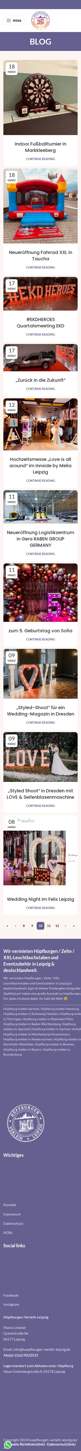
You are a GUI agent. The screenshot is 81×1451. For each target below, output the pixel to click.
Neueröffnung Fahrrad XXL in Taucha (40, 255)
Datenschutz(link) (61, 1444)
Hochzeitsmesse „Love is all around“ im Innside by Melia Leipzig (40, 465)
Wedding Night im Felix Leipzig (40, 899)
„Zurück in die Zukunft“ (40, 380)
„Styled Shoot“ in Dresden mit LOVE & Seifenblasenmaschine (40, 794)
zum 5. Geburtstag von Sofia (40, 631)
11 (49, 926)
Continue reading (40, 159)
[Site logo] (40, 20)
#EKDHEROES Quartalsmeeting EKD (40, 322)
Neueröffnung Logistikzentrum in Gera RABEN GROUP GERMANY (40, 538)
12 (57, 926)
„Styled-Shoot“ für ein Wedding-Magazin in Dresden (40, 710)
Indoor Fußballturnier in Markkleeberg (40, 147)
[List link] (40, 1205)
